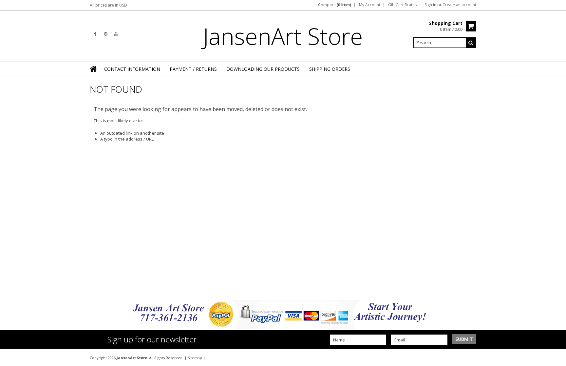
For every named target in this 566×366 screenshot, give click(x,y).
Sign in (430, 5)
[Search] (471, 42)
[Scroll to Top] (556, 357)
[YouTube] (116, 34)
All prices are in (108, 5)
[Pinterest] (105, 34)
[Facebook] (95, 34)
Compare (334, 5)
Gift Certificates (402, 5)
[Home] (94, 69)
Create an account (459, 5)
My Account (369, 5)
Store (283, 36)
